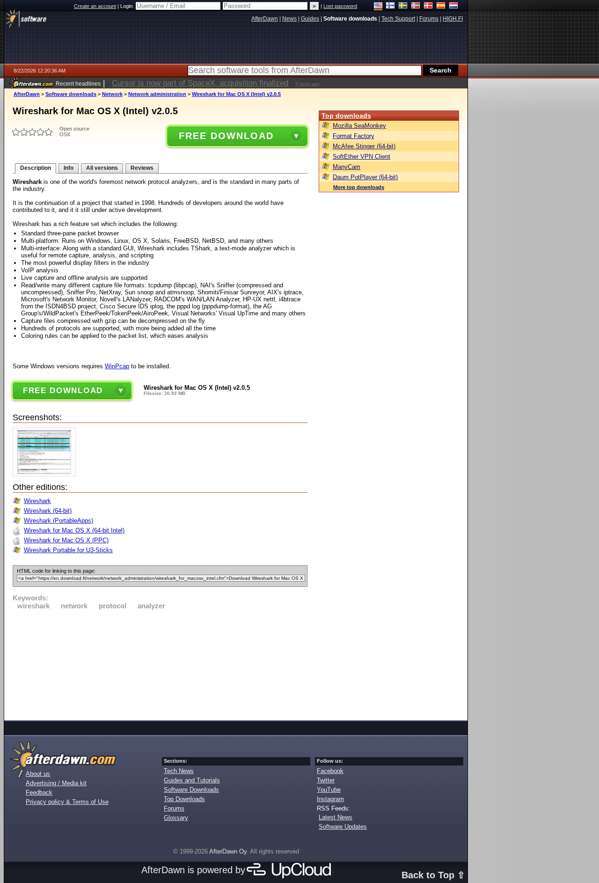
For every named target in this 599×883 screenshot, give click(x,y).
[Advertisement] (160, 663)
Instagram (330, 799)
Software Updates (343, 826)
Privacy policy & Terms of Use (67, 801)
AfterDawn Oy (228, 851)
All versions (102, 168)
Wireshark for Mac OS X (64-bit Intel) (74, 530)
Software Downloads (191, 789)
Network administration (157, 94)
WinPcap (117, 366)
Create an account (95, 6)
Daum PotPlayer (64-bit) (365, 177)
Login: (127, 6)
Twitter (326, 780)
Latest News (335, 817)
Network (112, 94)
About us (38, 773)
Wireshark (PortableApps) (58, 520)
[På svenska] (403, 6)
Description (35, 168)
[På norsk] (415, 6)
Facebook (330, 770)
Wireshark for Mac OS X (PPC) (66, 540)
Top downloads (346, 115)
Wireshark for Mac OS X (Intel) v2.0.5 (236, 94)
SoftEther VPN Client (361, 156)
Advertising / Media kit (56, 783)
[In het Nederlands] (453, 6)
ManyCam (346, 166)
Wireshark (37, 500)
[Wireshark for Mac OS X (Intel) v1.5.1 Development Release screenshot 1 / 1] (46, 474)
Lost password (340, 6)
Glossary (176, 817)
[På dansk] (428, 6)
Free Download (226, 136)
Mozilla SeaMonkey (359, 125)
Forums (174, 808)
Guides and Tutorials (192, 780)
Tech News (179, 770)
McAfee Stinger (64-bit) (364, 146)
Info (68, 168)
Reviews (142, 168)
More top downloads (358, 187)
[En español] (441, 6)
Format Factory (353, 135)
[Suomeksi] (390, 6)
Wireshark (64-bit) (48, 510)
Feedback (39, 792)
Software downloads (70, 94)
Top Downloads (184, 799)
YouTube (329, 789)
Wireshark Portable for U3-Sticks (68, 550)
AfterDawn (27, 94)
